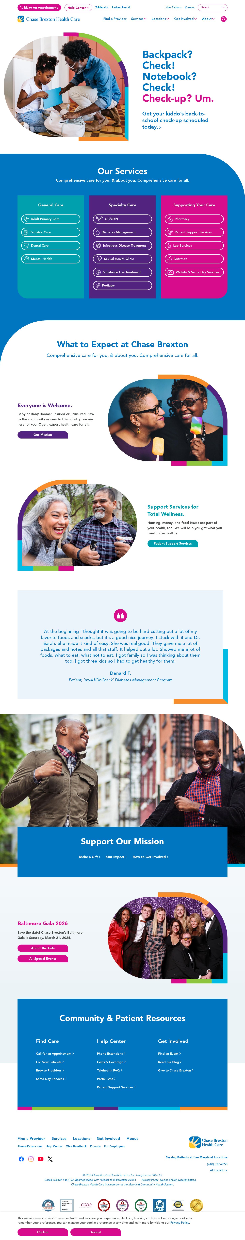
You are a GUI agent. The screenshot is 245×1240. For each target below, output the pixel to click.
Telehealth (101, 7)
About (206, 19)
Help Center (77, 8)
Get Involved (184, 19)
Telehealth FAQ (108, 1070)
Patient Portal (121, 7)
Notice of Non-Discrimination (178, 1180)
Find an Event (168, 1053)
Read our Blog (168, 1062)
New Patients (174, 7)
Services (137, 19)
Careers (189, 7)
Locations (159, 19)
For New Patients (48, 1062)
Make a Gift (88, 857)
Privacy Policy (150, 1180)
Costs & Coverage (110, 1062)
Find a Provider (114, 19)
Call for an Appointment (53, 1053)
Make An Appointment (40, 7)
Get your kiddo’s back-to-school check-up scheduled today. (175, 120)
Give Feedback (76, 1146)
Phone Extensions (110, 1053)
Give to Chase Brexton (174, 1070)
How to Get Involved (149, 857)
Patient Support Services (173, 543)
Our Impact (115, 857)
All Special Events (42, 959)
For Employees (114, 1146)
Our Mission (43, 435)
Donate (95, 1146)
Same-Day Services (50, 1079)
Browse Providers (48, 1070)
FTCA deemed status (80, 1180)
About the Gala (43, 948)
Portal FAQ (105, 1079)
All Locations (218, 1170)
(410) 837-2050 (217, 1164)
